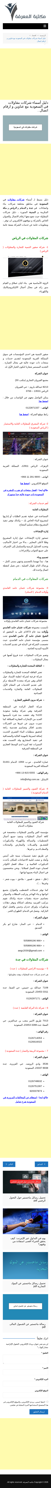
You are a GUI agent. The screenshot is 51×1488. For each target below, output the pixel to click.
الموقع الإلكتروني (41, 1390)
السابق (40, 1164)
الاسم (45, 1368)
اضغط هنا (24, 414)
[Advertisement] (25, 74)
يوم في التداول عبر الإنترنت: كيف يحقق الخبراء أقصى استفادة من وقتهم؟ (28, 1241)
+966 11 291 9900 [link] (30, 477)
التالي (10, 1164)
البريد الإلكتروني (41, 1379)
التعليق (44, 1353)
